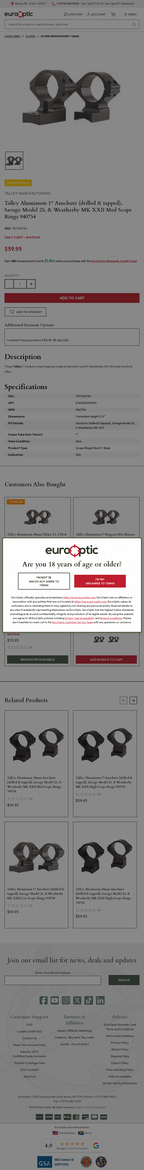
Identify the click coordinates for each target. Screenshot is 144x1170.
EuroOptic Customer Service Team (72, 622)
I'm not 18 (44, 581)
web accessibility (84, 618)
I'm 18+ (100, 581)
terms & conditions (111, 618)
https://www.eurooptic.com (79, 597)
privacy (69, 618)
